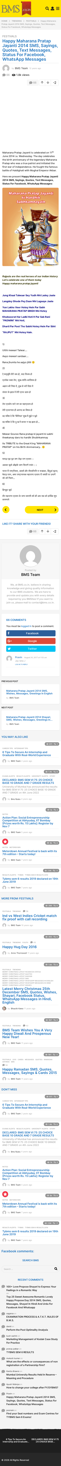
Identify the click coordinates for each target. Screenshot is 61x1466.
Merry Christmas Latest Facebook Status (21, 972)
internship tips (21, 748)
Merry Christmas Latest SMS (15, 978)
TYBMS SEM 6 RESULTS (20, 1352)
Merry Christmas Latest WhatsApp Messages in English (27, 981)
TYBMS (20, 875)
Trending (16, 911)
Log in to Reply (21, 664)
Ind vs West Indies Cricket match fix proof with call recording (29, 917)
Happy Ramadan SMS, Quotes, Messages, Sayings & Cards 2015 (29, 1071)
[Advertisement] (30, 119)
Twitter (32, 648)
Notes (5, 814)
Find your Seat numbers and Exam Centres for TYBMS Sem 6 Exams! (32, 1415)
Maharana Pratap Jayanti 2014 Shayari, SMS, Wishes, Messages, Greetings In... (29, 718)
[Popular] (5, 842)
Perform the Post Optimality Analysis (27, 1329)
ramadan (48, 1059)
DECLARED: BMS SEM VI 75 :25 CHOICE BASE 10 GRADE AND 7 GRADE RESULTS (28, 781)
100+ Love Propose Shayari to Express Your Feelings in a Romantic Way (31, 1288)
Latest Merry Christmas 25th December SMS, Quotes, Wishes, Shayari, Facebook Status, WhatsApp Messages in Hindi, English (29, 995)
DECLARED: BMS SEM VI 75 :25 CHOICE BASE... (45, 1440)
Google (32, 641)
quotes (38, 1059)
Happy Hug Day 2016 (19, 947)
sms (13, 1062)
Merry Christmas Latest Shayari (17, 976)
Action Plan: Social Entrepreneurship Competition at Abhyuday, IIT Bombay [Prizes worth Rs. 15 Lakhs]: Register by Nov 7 (27, 822)
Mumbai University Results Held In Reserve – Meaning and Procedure (31, 1376)
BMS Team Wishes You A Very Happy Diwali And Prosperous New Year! (27, 1033)
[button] (47, 9)
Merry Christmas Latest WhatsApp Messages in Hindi (26, 983)
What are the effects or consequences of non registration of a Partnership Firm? (32, 1363)
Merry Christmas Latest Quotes (17, 974)
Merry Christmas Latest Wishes (17, 985)
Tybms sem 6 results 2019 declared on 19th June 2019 (30, 880)
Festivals (9, 36)
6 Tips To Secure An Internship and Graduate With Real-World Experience (26, 754)
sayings (5, 1062)
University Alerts (40, 776)
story (52, 776)
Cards (20, 1059)
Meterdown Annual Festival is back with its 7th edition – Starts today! (29, 853)
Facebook (32, 633)
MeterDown (14, 847)
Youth (25, 942)
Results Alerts (23, 776)
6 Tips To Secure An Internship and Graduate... (16, 1440)
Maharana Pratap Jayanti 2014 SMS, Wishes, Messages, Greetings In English (29, 692)
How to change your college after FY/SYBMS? (32, 1387)
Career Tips (7, 748)
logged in (26, 626)
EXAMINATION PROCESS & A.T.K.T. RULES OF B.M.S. (32, 1318)
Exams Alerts (8, 776)
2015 (14, 1059)
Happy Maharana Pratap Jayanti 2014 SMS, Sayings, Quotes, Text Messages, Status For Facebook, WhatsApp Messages (31, 1401)
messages (29, 1059)
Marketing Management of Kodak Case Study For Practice (32, 1341)
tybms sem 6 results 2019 (36, 875)
